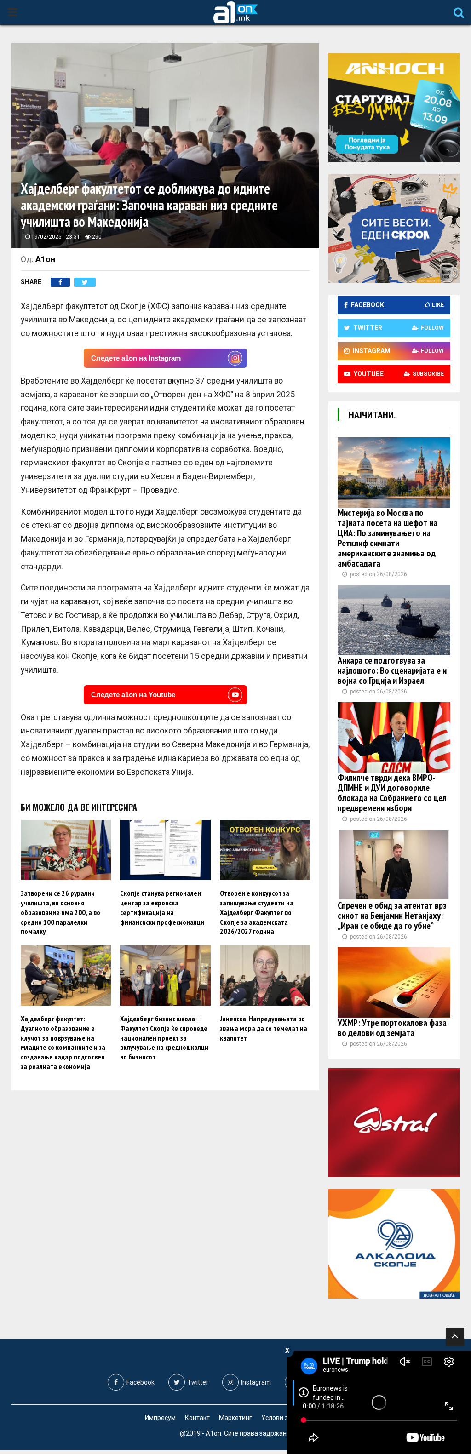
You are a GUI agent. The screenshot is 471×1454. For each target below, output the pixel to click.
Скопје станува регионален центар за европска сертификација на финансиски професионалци (162, 907)
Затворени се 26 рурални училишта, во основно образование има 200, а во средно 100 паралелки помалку (60, 912)
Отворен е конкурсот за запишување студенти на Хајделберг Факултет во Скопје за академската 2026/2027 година (256, 912)
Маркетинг (235, 1417)
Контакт (197, 1417)
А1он (45, 259)
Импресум (160, 1417)
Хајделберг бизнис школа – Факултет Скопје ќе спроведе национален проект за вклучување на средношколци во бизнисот (164, 1037)
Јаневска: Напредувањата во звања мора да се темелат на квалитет (263, 1028)
